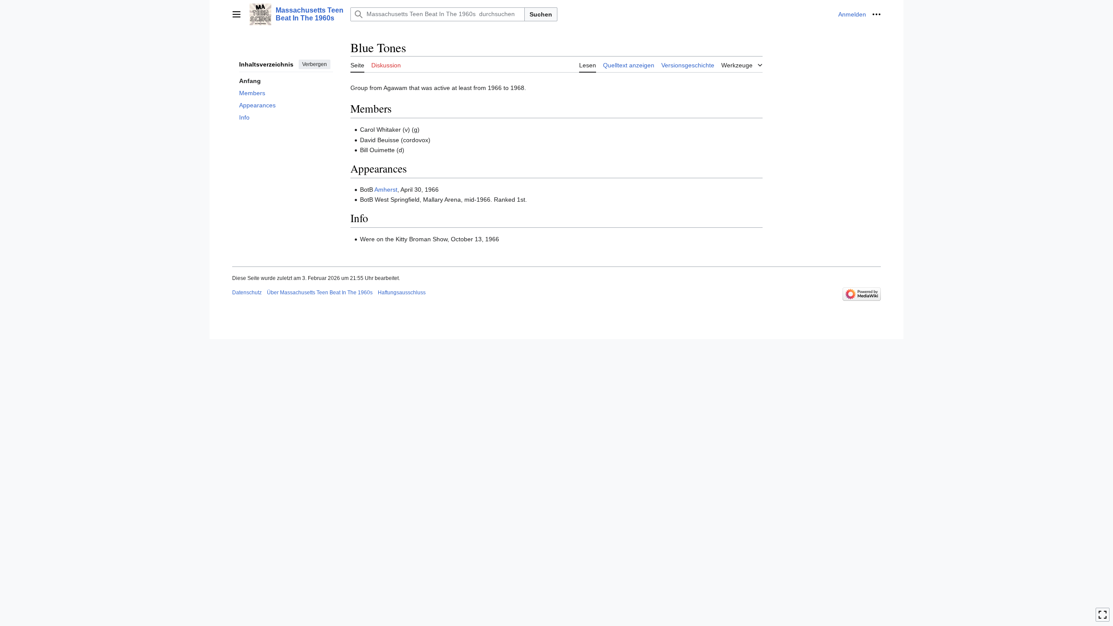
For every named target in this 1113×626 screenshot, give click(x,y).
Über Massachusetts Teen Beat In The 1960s (320, 293)
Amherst (385, 189)
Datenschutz (247, 293)
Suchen (541, 14)
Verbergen (314, 64)
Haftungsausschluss (402, 293)
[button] (236, 14)
